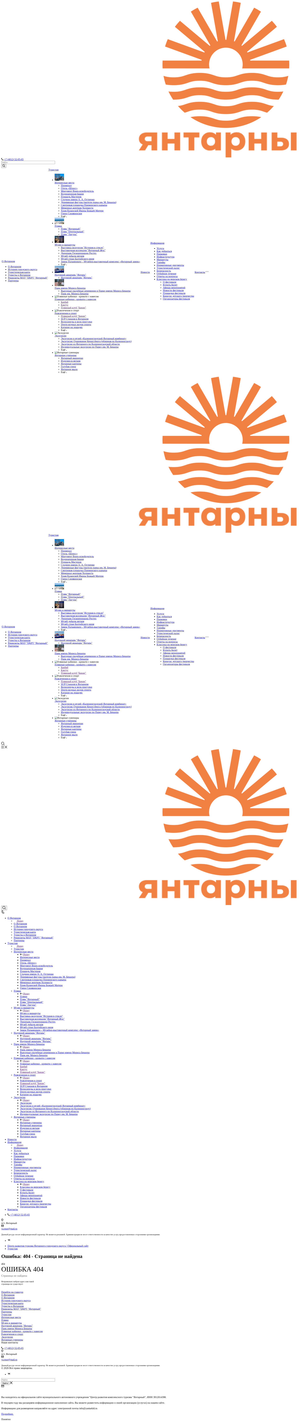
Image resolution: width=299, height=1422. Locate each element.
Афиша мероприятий (174, 287)
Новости (145, 272)
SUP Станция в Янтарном (74, 319)
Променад (66, 185)
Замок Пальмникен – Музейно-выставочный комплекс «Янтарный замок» (100, 261)
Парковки (162, 254)
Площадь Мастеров (71, 196)
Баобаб (64, 302)
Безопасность (164, 270)
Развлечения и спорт (66, 313)
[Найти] (3, 166)
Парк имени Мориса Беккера (70, 288)
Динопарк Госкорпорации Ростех (78, 253)
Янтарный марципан (72, 358)
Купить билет (170, 284)
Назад (20, 921)
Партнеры (13, 280)
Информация (157, 243)
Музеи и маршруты (65, 244)
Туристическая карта (19, 272)
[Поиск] (4, 908)
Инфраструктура (165, 256)
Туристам (53, 169)
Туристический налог (168, 268)
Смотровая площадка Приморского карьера (84, 205)
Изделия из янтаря (70, 361)
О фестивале (169, 282)
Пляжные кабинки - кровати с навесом (75, 299)
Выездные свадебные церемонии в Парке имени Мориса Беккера (96, 291)
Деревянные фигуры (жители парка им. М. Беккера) (88, 202)
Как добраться (164, 251)
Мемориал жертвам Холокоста (77, 208)
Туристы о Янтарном (19, 275)
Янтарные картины (71, 363)
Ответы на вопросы (167, 276)
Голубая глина (68, 366)
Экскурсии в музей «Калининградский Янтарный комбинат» (93, 338)
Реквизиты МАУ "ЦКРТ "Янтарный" (28, 277)
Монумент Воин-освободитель (77, 191)
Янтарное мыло (69, 369)
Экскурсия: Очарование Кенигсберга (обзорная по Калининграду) (96, 341)
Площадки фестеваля (174, 293)
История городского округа (22, 269)
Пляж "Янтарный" (71, 228)
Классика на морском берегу (172, 279)
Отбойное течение (166, 273)
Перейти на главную (12, 1292)
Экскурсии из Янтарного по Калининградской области (90, 344)
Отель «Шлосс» (69, 188)
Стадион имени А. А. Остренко (78, 199)
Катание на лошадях (72, 327)
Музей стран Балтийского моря (77, 258)
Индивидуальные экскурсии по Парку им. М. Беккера (90, 347)
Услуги (160, 248)
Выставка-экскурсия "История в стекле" (82, 247)
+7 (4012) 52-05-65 (14, 159)
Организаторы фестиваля (176, 298)
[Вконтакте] (9, 1240)
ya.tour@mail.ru (9, 1228)
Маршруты (162, 259)
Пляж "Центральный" (72, 231)
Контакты (200, 272)
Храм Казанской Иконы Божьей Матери (82, 210)
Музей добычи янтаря (72, 256)
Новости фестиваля (173, 290)
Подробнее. (7, 1414)
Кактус (64, 305)
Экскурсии (60, 335)
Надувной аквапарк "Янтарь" (70, 275)
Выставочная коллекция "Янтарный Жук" (83, 250)
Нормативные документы (170, 265)
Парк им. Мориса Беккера (74, 293)
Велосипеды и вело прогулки (76, 321)
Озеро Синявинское (71, 213)
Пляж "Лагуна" (69, 234)
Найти (5, 1383)
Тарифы (161, 262)
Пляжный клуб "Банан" (73, 307)
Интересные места (64, 182)
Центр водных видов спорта (76, 324)
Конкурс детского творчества (178, 296)
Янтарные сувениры (65, 355)
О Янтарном (8, 261)
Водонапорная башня (72, 194)
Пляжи (58, 226)
